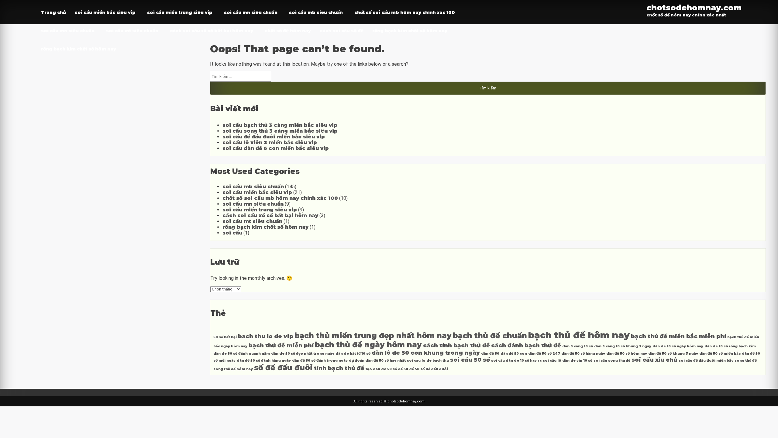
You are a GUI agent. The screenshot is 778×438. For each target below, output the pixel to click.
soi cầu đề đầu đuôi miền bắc (706, 361)
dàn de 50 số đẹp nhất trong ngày (302, 354)
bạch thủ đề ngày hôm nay (368, 344)
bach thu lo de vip (265, 336)
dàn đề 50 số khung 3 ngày (673, 354)
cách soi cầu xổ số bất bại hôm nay (211, 30)
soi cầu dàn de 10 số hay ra (516, 361)
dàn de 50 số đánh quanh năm (241, 354)
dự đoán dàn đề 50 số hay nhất (377, 361)
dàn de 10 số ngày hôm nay (677, 346)
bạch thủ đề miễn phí (281, 345)
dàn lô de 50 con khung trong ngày (426, 352)
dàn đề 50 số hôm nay (626, 354)
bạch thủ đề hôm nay (579, 335)
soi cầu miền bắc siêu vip (105, 12)
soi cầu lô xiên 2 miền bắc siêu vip (269, 142)
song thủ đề (746, 361)
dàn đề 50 (490, 354)
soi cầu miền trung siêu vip (179, 12)
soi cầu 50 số (470, 359)
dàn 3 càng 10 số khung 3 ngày (622, 346)
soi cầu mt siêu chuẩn (132, 30)
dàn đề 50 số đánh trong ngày (320, 361)
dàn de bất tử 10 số (353, 354)
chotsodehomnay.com (694, 7)
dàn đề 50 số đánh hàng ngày (264, 361)
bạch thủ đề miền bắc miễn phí (678, 336)
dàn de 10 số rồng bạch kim (730, 346)
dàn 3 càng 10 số (577, 346)
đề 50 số (417, 369)
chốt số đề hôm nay (288, 30)
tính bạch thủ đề (339, 368)
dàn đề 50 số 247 (544, 354)
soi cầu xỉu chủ (654, 359)
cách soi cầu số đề (341, 30)
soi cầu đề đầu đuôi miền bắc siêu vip (273, 137)
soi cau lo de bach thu (428, 361)
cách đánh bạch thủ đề (526, 345)
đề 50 (403, 369)
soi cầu (232, 233)
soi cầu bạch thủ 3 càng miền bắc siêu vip (279, 125)
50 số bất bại (225, 337)
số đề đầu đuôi (283, 367)
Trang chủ (53, 12)
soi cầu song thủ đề (612, 361)
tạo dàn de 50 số (381, 369)
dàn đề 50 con (514, 354)
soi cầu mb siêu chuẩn (316, 12)
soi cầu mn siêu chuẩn (250, 12)
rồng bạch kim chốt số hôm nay (409, 30)
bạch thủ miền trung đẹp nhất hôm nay (373, 335)
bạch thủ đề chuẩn (490, 335)
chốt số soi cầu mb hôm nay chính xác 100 (404, 12)
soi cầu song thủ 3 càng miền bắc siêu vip (280, 131)
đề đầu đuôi (437, 369)
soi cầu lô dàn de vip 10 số (567, 361)
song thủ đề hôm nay (233, 369)
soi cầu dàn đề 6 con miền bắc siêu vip (275, 148)
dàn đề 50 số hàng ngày (583, 354)
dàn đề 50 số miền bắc (720, 354)
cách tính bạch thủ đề (456, 345)
